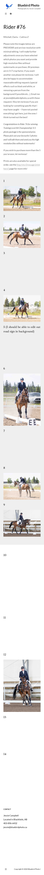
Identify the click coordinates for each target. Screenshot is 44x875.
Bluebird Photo (28, 5)
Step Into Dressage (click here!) (21, 166)
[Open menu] (5, 13)
